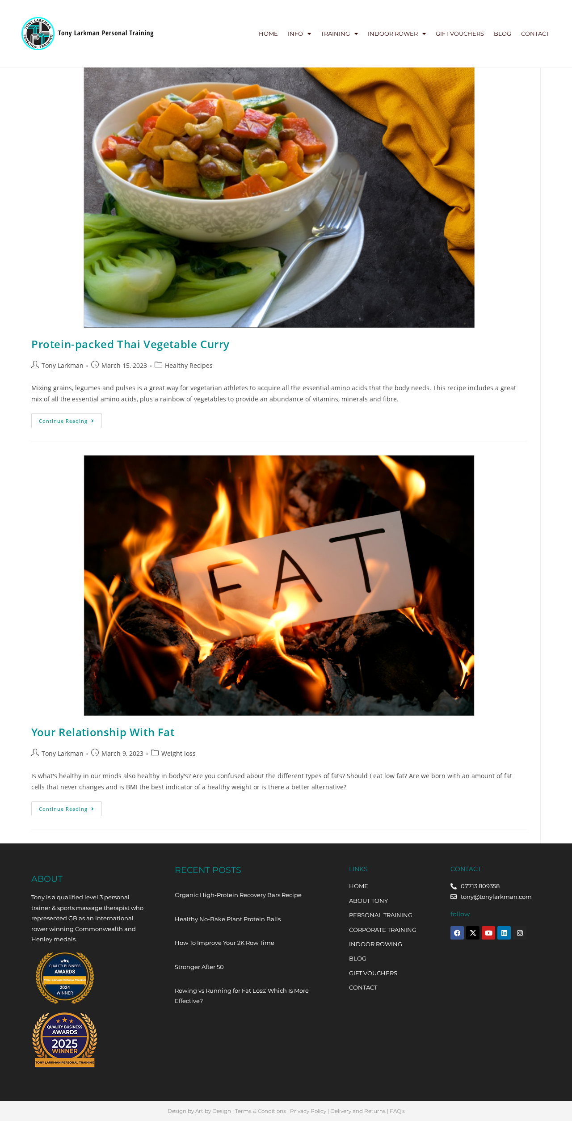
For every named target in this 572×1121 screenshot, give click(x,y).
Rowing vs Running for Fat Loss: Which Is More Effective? (242, 995)
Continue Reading (70, 418)
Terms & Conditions (260, 1111)
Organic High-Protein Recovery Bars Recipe (238, 894)
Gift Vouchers (460, 33)
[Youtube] (488, 933)
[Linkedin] (504, 933)
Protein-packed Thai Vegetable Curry (130, 344)
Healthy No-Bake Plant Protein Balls (228, 919)
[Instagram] (519, 933)
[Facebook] (457, 933)
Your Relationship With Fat (103, 732)
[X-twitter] (472, 933)
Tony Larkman (63, 365)
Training (335, 33)
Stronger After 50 (199, 966)
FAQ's (397, 1111)
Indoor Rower (393, 33)
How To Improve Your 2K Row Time (224, 942)
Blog (502, 33)
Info (295, 33)
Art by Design (213, 1111)
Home (268, 33)
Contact (535, 33)
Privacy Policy (308, 1111)
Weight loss (178, 753)
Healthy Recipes (189, 365)
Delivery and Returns (358, 1111)
